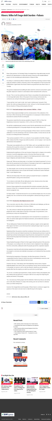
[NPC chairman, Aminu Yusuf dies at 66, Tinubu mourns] (7, 380)
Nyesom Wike (24, 296)
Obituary (8, 383)
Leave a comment (44, 308)
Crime (16, 383)
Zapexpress (8, 22)
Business (29, 383)
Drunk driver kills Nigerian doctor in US (23, 200)
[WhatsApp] (50, 415)
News (3, 383)
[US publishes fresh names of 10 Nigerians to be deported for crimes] (19, 380)
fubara (19, 296)
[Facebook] (46, 415)
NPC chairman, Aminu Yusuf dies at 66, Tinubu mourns (26, 323)
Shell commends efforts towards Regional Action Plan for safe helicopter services (31, 389)
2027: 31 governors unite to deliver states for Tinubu (25, 331)
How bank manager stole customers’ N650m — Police (27, 109)
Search (36, 315)
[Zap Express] (8, 1)
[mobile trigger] (2, 1)
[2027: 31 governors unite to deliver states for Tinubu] (45, 380)
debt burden (14, 296)
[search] (43, 1)
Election (42, 383)
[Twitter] (48, 415)
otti (28, 296)
